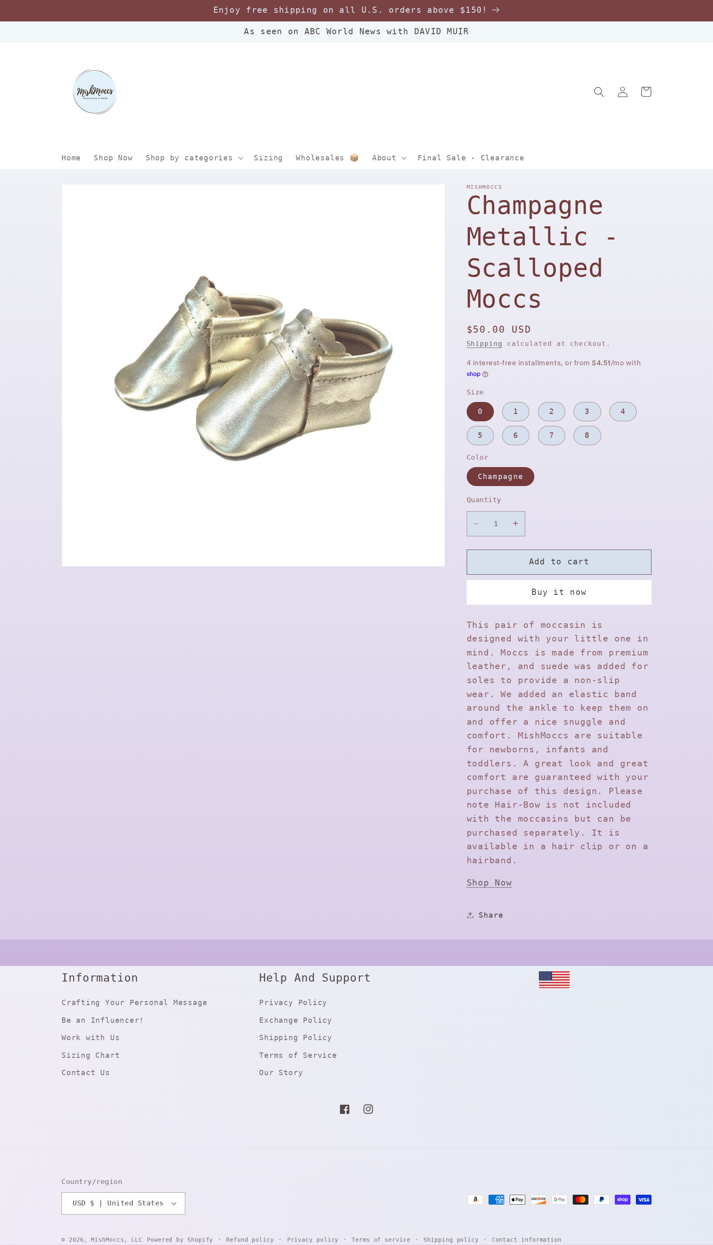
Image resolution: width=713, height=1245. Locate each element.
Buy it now (558, 592)
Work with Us (90, 1037)
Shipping (485, 344)
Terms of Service (298, 1055)
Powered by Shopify (180, 1239)
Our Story (281, 1072)
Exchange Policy (295, 1020)
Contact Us (85, 1072)
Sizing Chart (90, 1055)
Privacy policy (313, 1239)
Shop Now (489, 883)
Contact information (527, 1239)
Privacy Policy (293, 1002)
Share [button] (491, 915)
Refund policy (250, 1239)
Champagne (501, 476)
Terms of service (381, 1239)
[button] (193, 158)
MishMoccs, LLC (116, 1239)
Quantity (484, 500)
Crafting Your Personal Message (134, 1002)
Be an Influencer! (102, 1020)
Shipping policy (451, 1239)
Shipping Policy (295, 1037)
